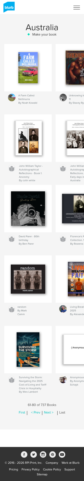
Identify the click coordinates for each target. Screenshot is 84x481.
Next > (48, 412)
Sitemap (42, 474)
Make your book (44, 34)
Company (52, 463)
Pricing (13, 469)
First (22, 412)
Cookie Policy (52, 469)
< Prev (35, 412)
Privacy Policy (31, 469)
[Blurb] (8, 8)
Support (69, 469)
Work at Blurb (70, 463)
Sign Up (60, 7)
